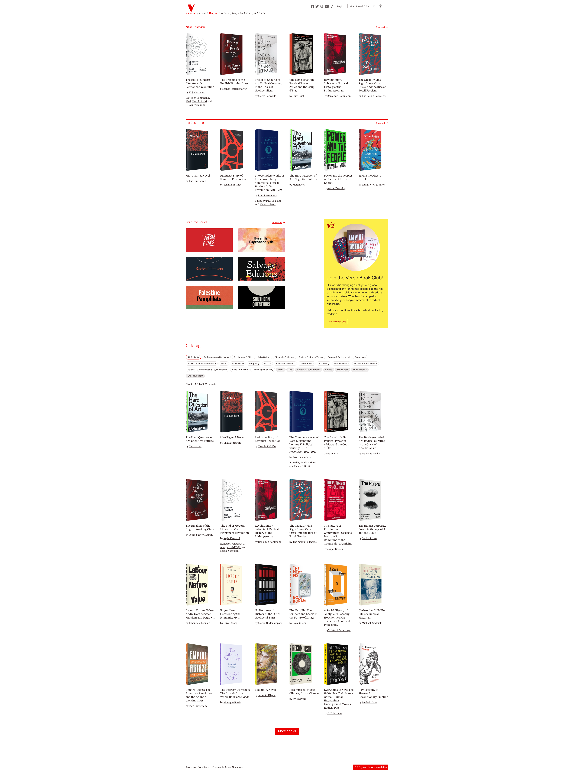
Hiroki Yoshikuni (195, 104)
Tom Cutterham (198, 705)
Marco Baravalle (267, 95)
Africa (281, 369)
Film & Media (238, 363)
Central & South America (308, 369)
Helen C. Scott (267, 204)
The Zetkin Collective (374, 95)
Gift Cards (259, 13)
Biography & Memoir (284, 357)
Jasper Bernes (335, 548)
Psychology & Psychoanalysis (213, 369)
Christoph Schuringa (338, 630)
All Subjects (193, 357)
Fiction (223, 363)
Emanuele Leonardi (200, 622)
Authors (224, 13)
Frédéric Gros (369, 702)
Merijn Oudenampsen (270, 622)
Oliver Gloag (230, 622)
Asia (290, 369)
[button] (380, 6)
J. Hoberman (334, 713)
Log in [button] (340, 6)
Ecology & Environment (339, 357)
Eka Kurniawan (197, 181)
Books (213, 13)
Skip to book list (193, 353)
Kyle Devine (299, 698)
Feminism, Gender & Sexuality (202, 363)
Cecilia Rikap (369, 538)
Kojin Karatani (197, 92)
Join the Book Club (337, 321)
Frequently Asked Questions (227, 767)
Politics (191, 369)
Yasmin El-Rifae (232, 184)
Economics (360, 357)
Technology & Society (262, 369)
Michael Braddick (372, 622)
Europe (328, 369)
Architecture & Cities (243, 357)
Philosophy (324, 363)
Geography (254, 363)
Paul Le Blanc (273, 200)
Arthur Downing (336, 188)
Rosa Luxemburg (267, 195)
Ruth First (298, 95)
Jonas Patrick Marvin (235, 88)
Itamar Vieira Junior (373, 184)
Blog (234, 13)
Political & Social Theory (365, 363)
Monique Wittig (232, 702)
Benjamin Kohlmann (339, 95)
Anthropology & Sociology (216, 357)
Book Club (245, 13)
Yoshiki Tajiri (199, 101)
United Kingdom (195, 375)
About (202, 13)
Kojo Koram (299, 622)
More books (287, 731)
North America (360, 369)
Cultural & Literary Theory (311, 357)
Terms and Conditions (197, 767)
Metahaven (299, 184)
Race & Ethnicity (240, 369)
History (267, 363)
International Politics (285, 363)
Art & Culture (264, 357)
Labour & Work (307, 363)
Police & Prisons (341, 363)
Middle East (342, 369)
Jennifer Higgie (266, 695)
